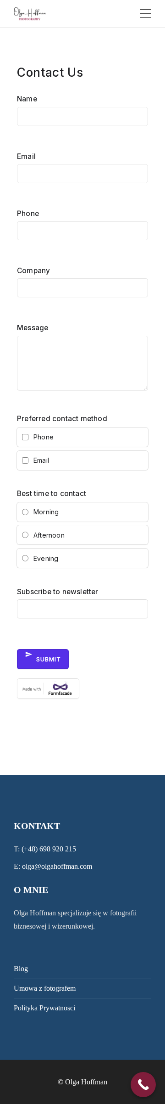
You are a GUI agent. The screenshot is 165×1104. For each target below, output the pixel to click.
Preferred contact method (62, 418)
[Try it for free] (82, 693)
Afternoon (49, 535)
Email (26, 156)
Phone (28, 213)
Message (32, 327)
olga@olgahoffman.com (57, 866)
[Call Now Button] (143, 1084)
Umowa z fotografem (45, 988)
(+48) (30, 849)
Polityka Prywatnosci (44, 1008)
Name (27, 99)
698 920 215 (57, 849)
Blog (21, 968)
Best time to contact (51, 493)
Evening (45, 558)
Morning (46, 512)
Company (33, 270)
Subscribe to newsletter (58, 591)
